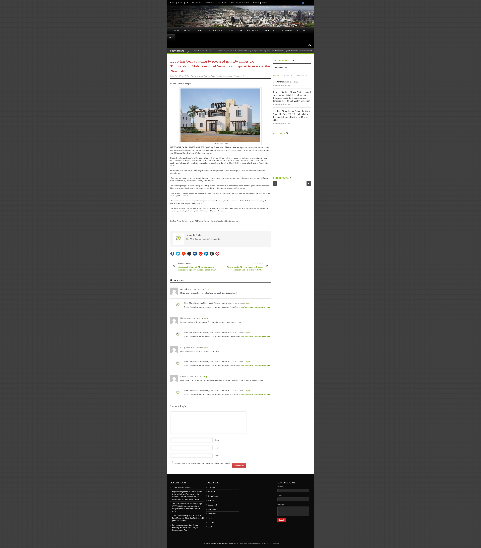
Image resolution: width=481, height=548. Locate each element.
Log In (264, 3)
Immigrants (270, 31)
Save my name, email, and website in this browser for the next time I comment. (203, 463)
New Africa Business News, (223, 543)
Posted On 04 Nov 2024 (281, 85)
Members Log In (281, 67)
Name (216, 440)
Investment (286, 31)
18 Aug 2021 (184, 76)
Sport (230, 31)
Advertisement (197, 3)
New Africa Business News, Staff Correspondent (213, 76)
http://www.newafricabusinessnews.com (255, 307)
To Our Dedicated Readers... (286, 81)
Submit (281, 520)
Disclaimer (209, 3)
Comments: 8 (239, 76)
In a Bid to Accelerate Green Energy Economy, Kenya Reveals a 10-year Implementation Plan (185, 527)
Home (172, 3)
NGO (171, 38)
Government (253, 31)
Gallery (301, 31)
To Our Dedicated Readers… (203, 51)
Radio (180, 3)
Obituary (211, 522)
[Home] (169, 29)
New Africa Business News (240, 3)
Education (211, 491)
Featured (211, 500)
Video (200, 31)
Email (216, 448)
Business (188, 31)
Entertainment (215, 31)
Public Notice (222, 3)
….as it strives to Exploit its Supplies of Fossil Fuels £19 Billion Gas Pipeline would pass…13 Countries (188, 518)
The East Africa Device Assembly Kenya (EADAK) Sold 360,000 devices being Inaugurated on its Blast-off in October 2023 (187, 507)
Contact (256, 3)
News (176, 31)
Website (217, 455)
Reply (207, 289)
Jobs (240, 31)
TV (187, 3)
